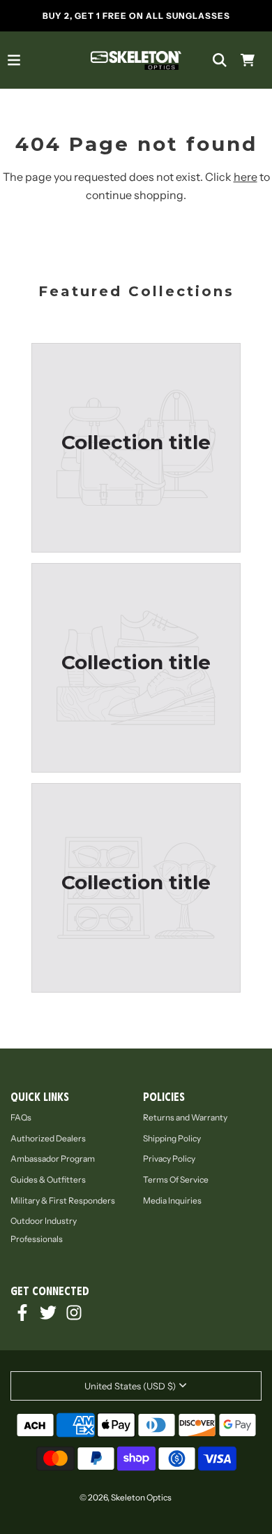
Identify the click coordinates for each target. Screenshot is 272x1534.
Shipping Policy (172, 1138)
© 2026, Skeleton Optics (126, 1497)
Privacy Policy (169, 1158)
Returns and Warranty (185, 1117)
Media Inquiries (172, 1200)
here (245, 177)
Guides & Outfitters (48, 1179)
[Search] (220, 60)
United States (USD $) (130, 1385)
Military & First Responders (62, 1200)
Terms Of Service (176, 1179)
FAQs (20, 1117)
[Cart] (248, 60)
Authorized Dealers (48, 1138)
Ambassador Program (52, 1158)
